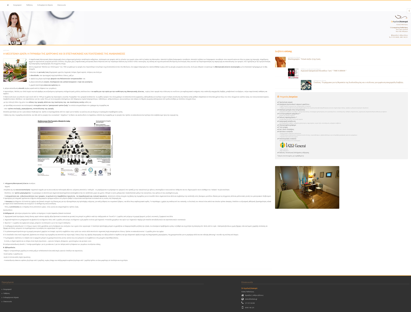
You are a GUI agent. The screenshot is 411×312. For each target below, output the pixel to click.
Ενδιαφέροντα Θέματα (45, 5)
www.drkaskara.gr (251, 299)
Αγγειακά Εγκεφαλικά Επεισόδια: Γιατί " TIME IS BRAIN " (323, 70)
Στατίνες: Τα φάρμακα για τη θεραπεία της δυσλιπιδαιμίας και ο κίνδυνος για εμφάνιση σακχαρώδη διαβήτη (358, 82)
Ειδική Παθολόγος (399, 29)
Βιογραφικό (17, 5)
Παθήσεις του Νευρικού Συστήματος (311, 69)
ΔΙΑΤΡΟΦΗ (6, 50)
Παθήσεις (29, 5)
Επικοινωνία (61, 5)
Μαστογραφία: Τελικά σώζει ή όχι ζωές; (304, 59)
